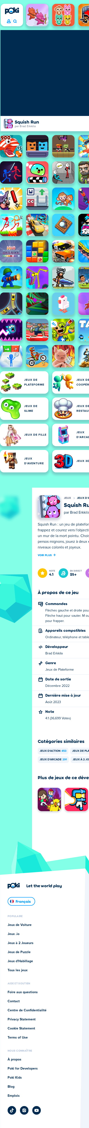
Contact (14, 1001)
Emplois (14, 1095)
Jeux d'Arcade (53, 759)
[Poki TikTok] (12, 1110)
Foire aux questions (23, 992)
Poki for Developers (23, 1068)
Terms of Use (18, 1037)
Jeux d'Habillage (20, 961)
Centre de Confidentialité (27, 1010)
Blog (11, 1086)
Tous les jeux (18, 970)
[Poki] (12, 10)
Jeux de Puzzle (19, 952)
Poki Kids (15, 1077)
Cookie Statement (21, 1028)
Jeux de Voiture (20, 925)
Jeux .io (13, 934)
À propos (14, 1059)
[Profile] (9, 21)
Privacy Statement (22, 1019)
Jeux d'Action (53, 751)
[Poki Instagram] (24, 1110)
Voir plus (45, 555)
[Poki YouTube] (36, 1110)
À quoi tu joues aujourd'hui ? (15, 21)
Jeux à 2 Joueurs (20, 943)
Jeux (67, 498)
